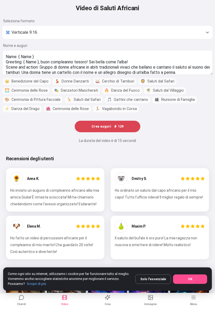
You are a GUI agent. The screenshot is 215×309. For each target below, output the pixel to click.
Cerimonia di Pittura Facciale (33, 99)
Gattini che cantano (127, 99)
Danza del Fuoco (122, 90)
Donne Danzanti (72, 81)
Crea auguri (107, 126)
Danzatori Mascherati (76, 90)
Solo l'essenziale (153, 279)
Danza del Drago (22, 109)
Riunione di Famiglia (174, 99)
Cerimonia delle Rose (26, 90)
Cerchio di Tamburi (114, 81)
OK (190, 279)
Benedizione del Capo (27, 81)
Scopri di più (36, 284)
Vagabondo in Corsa (116, 109)
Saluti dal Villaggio (165, 90)
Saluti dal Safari (157, 81)
